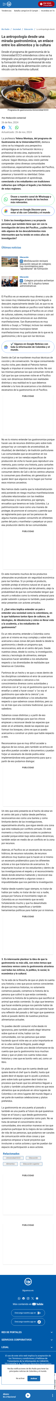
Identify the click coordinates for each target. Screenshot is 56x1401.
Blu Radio (5, 29)
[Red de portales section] (51, 1332)
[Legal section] (51, 1347)
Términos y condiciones (23, 1358)
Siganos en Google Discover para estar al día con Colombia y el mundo (30, 211)
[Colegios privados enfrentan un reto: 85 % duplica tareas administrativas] (9, 281)
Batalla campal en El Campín (26, 11)
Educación (28, 29)
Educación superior (31, 1164)
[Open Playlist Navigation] (52, 1395)
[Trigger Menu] (4, 4)
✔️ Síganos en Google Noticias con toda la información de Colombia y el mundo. (30, 347)
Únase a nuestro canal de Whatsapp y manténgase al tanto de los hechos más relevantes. (31, 199)
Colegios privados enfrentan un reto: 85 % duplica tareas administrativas (37, 283)
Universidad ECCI (13, 1158)
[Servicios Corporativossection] (51, 1339)
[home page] (28, 1281)
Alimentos (10, 1164)
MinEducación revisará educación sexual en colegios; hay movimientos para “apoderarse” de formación (35, 265)
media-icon (28, 1395)
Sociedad (17, 29)
